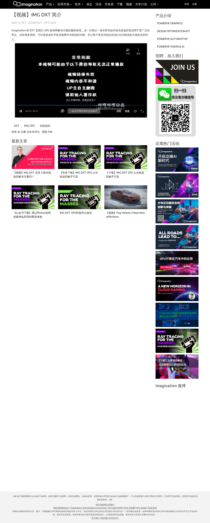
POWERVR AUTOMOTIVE (172, 38)
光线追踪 (44, 125)
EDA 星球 (152, 508)
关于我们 (95, 518)
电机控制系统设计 (61, 508)
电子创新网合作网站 (105, 504)
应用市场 (63, 4)
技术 (78, 4)
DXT (16, 125)
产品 (49, 4)
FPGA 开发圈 (129, 508)
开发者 (109, 4)
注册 (194, 4)
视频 (129, 4)
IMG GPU (29, 125)
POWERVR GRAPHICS (170, 23)
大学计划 (141, 4)
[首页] (27, 4)
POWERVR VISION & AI (170, 46)
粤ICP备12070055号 (110, 518)
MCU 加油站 (141, 508)
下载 (120, 4)
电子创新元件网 (115, 508)
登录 (186, 4)
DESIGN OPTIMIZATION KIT (173, 31)
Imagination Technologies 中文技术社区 (89, 508)
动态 (89, 4)
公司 (153, 4)
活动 (98, 4)
